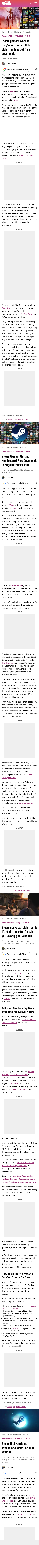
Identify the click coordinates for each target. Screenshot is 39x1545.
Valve (26, 419)
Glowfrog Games (25, 803)
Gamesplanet (16, 1328)
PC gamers (19, 973)
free (16, 100)
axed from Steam (20, 1089)
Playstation (27, 32)
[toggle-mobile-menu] (35, 3)
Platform (17, 32)
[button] (36, 69)
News (10, 32)
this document (8, 663)
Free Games (12, 419)
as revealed (17, 585)
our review (15, 1083)
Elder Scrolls (7, 308)
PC (29, 419)
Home (4, 32)
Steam (12, 91)
